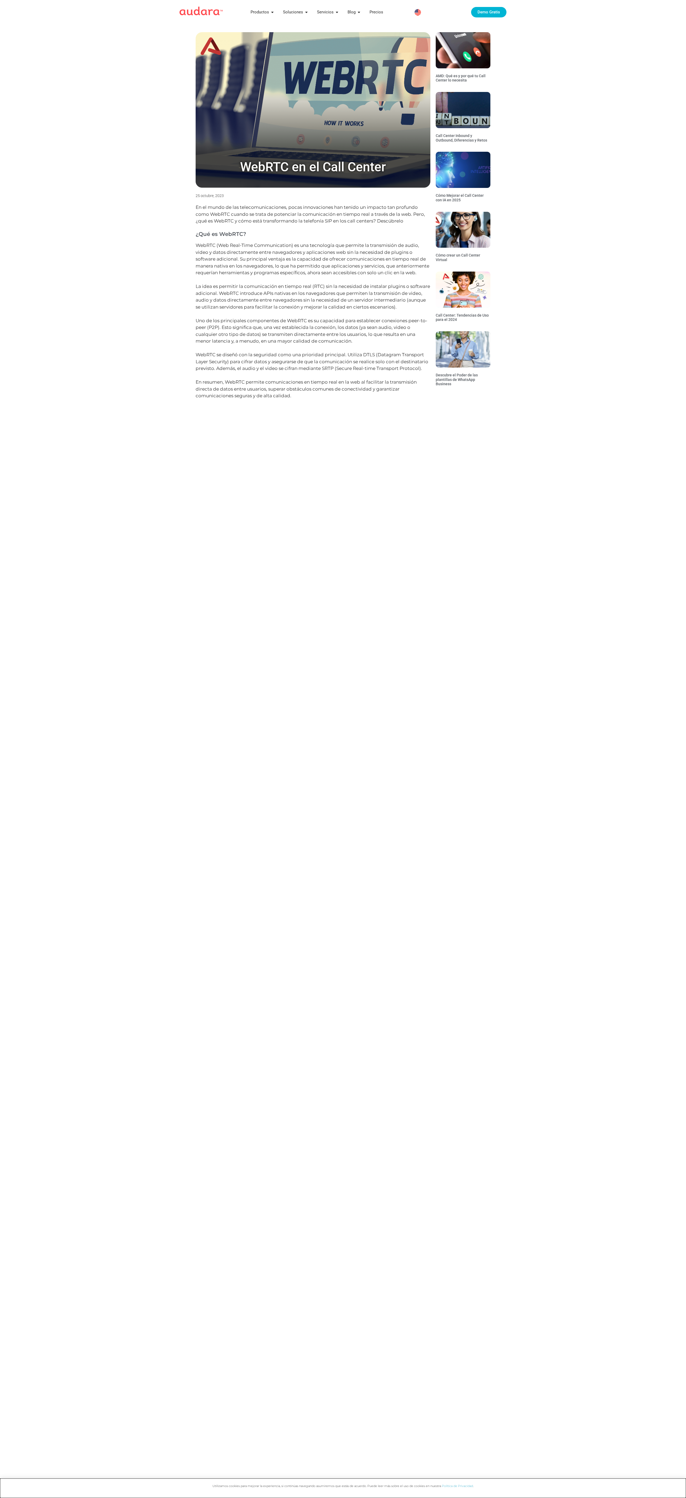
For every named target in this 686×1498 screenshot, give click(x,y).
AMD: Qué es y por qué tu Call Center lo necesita (461, 78)
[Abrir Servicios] (337, 12)
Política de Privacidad (457, 1486)
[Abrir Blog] (359, 12)
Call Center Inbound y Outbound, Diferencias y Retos (461, 138)
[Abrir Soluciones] (306, 12)
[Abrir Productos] (272, 12)
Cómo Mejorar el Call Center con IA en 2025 (460, 197)
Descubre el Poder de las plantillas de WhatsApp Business (457, 379)
